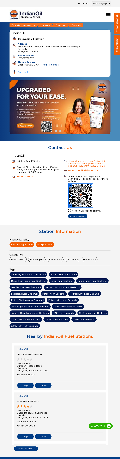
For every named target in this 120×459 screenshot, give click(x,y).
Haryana (45, 25)
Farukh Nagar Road (22, 244)
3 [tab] (64, 130)
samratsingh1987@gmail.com (83, 170)
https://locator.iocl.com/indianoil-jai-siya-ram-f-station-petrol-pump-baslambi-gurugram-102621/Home (87, 163)
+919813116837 (25, 176)
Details (43, 385)
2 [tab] (60, 130)
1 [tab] (55, 130)
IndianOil (22, 349)
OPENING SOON (51, 65)
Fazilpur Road (45, 244)
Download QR (77, 216)
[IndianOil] (26, 14)
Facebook (23, 72)
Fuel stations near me (23, 25)
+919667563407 (26, 374)
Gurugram (60, 25)
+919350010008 (26, 425)
